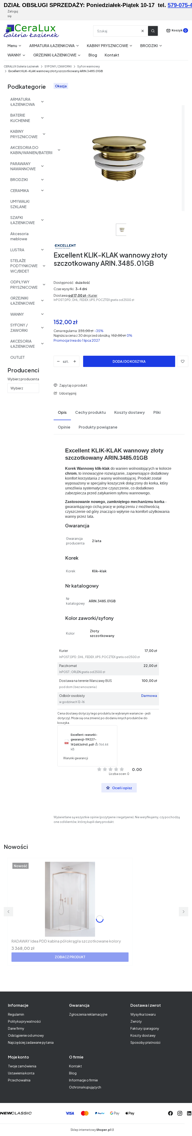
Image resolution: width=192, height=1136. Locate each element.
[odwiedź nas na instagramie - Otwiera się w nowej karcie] (180, 1113)
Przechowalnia (19, 1080)
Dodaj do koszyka (129, 361)
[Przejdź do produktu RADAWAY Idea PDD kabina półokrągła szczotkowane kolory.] (70, 899)
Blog (73, 1073)
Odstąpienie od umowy (26, 1035)
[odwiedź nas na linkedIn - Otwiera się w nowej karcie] (189, 1113)
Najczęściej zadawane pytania (31, 1042)
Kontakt (75, 1066)
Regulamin (16, 1014)
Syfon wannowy (88, 66)
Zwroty (136, 1021)
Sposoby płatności (145, 1042)
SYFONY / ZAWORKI (58, 66)
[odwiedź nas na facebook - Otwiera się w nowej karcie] (170, 1113)
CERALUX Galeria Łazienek (21, 66)
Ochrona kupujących (85, 1087)
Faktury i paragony (144, 1028)
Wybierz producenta (23, 379)
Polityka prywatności (24, 1021)
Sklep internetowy (90, 1130)
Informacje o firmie (83, 1080)
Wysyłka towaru (143, 1014)
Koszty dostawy (143, 1035)
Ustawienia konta (21, 1073)
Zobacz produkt (70, 957)
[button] (153, 31)
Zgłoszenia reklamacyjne (88, 1014)
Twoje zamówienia (22, 1066)
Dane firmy (16, 1028)
